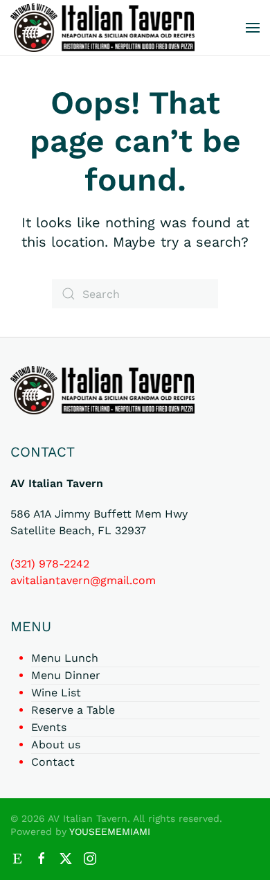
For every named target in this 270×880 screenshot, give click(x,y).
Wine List (56, 692)
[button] (253, 27)
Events (48, 727)
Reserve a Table (73, 709)
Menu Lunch (64, 658)
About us (55, 744)
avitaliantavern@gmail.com (83, 580)
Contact (53, 761)
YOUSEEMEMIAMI (109, 831)
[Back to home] (102, 27)
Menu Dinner (65, 675)
